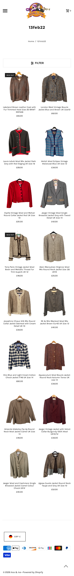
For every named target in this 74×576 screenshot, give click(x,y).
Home (31, 41)
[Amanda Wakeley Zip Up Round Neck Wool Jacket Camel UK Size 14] (19, 409)
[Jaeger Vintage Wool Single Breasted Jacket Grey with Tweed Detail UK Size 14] (54, 193)
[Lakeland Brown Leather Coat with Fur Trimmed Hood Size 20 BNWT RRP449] (19, 87)
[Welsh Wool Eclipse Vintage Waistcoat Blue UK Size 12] (54, 141)
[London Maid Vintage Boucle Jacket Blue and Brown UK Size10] (54, 87)
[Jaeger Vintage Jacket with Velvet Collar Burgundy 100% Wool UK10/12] (54, 409)
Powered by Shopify (33, 572)
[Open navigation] (9, 11)
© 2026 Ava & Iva (12, 572)
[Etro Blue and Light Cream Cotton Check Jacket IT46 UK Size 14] (19, 355)
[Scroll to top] (66, 566)
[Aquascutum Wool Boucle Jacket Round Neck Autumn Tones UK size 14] (54, 355)
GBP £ (17, 536)
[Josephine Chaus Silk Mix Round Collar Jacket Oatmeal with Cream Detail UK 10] (19, 301)
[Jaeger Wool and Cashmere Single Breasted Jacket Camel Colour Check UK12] (19, 463)
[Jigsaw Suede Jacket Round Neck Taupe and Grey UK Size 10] (54, 463)
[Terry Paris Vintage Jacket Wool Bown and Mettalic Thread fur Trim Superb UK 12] (19, 247)
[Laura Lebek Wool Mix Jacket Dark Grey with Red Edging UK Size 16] (19, 141)
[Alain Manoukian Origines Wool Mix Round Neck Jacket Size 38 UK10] (54, 247)
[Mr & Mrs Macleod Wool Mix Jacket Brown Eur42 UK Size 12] (54, 301)
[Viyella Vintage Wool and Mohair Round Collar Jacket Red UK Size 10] (19, 193)
